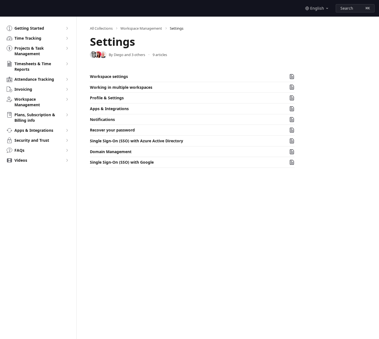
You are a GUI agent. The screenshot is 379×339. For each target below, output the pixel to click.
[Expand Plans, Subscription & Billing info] (67, 115)
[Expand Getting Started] (67, 28)
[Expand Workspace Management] (67, 99)
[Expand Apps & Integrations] (67, 130)
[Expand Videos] (67, 160)
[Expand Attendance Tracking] (67, 79)
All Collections (101, 28)
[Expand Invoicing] (67, 89)
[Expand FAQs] (67, 150)
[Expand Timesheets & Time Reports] (67, 64)
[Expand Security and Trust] (67, 140)
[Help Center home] (5, 8)
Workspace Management (141, 28)
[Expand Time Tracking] (67, 38)
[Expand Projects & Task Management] (67, 48)
